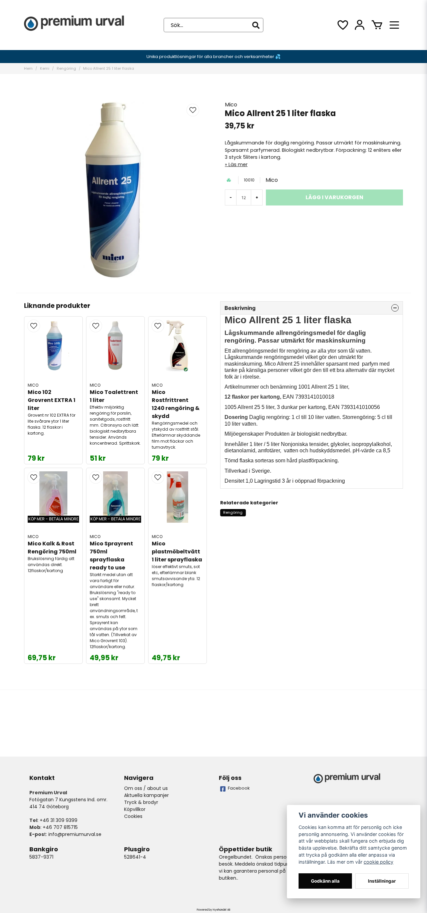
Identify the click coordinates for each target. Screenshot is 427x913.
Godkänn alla (325, 881)
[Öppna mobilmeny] (394, 25)
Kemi (44, 68)
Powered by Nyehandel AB (213, 910)
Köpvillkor (134, 809)
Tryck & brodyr (141, 802)
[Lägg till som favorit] (342, 25)
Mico (231, 104)
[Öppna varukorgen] (377, 25)
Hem (28, 68)
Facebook (239, 788)
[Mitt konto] (359, 25)
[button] (193, 110)
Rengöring (66, 68)
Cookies (133, 816)
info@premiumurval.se (74, 834)
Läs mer (238, 164)
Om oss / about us (146, 788)
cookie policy (378, 862)
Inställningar (382, 881)
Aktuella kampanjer (146, 795)
